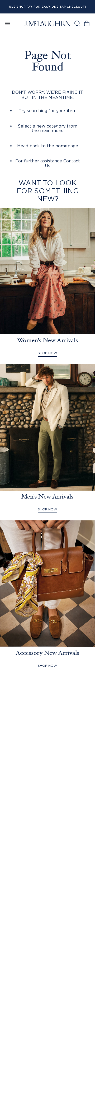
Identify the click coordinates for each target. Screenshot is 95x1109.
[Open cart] (86, 23)
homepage (66, 145)
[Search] (77, 23)
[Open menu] (7, 23)
